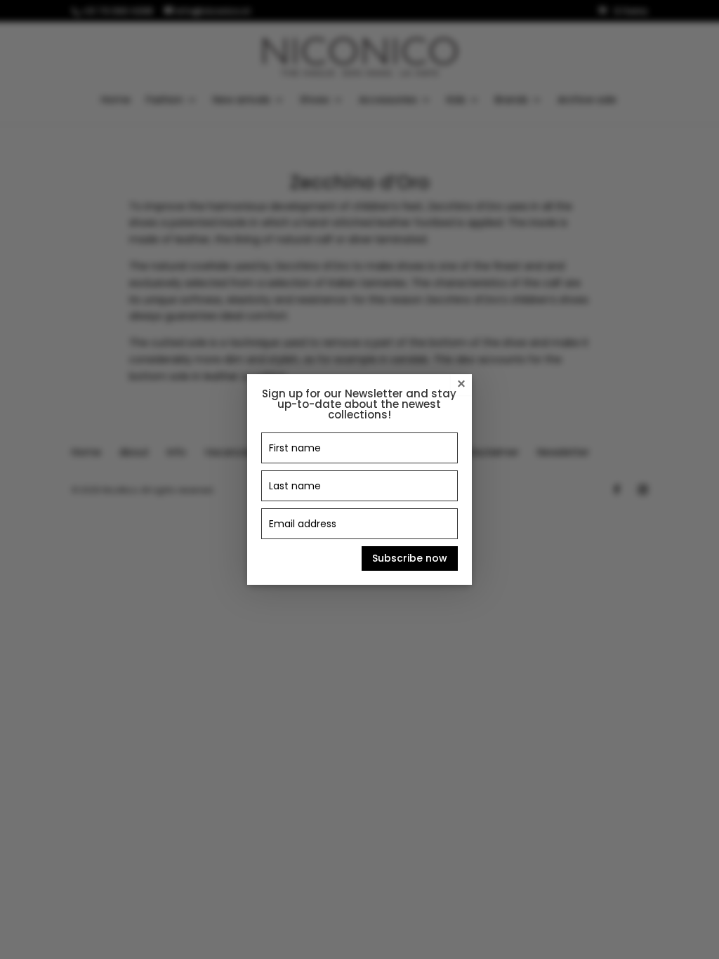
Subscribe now (409, 558)
